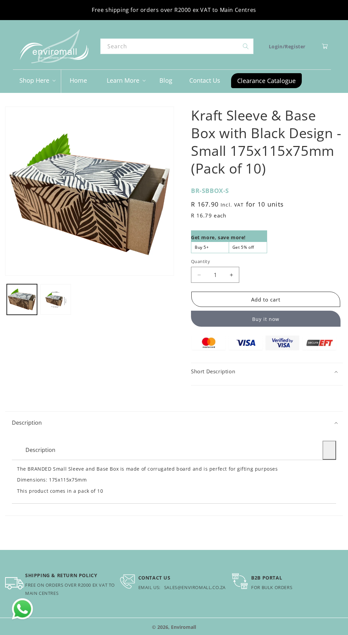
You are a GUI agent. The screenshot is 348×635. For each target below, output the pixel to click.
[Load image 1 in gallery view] (22, 299)
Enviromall (183, 627)
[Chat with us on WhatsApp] (22, 609)
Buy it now (265, 319)
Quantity (200, 261)
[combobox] (177, 46)
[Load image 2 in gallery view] (55, 299)
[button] (36, 80)
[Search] (245, 46)
